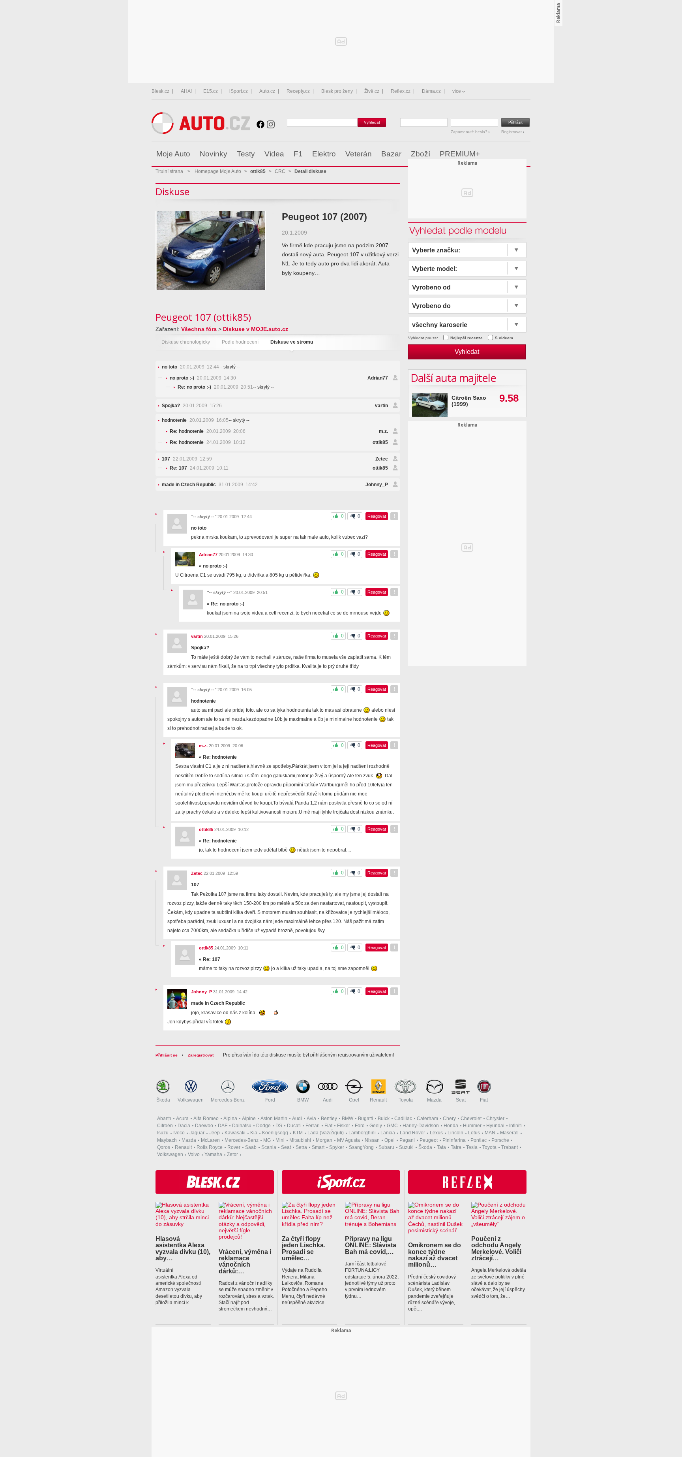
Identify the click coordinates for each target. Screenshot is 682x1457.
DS (278, 1125)
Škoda (163, 1100)
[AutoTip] (523, 154)
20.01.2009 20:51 (215, 387)
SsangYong (361, 1147)
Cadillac (403, 1118)
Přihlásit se (167, 1055)
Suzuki (406, 1147)
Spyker (336, 1147)
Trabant (509, 1147)
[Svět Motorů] (507, 154)
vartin (381, 405)
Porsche (500, 1140)
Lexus (436, 1133)
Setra (301, 1147)
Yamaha (213, 1154)
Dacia (184, 1125)
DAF (222, 1125)
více (456, 91)
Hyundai (495, 1125)
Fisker (343, 1125)
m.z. (383, 431)
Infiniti (515, 1125)
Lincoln (455, 1133)
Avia (311, 1118)
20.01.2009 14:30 (203, 378)
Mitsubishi (300, 1140)
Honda (451, 1125)
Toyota (406, 1100)
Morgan (324, 1140)
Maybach (167, 1140)
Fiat (484, 1100)
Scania (268, 1147)
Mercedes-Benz (228, 1100)
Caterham (427, 1118)
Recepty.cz (298, 91)
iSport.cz (238, 91)
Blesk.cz (160, 91)
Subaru (386, 1147)
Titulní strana (169, 171)
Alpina (230, 1118)
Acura (182, 1118)
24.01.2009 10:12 (207, 442)
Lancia (387, 1133)
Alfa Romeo (206, 1118)
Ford (270, 1100)
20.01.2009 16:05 (195, 420)
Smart (318, 1147)
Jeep (214, 1133)
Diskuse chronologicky (185, 342)
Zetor (232, 1154)
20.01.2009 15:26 (192, 405)
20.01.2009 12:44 (190, 367)
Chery (449, 1118)
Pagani (407, 1140)
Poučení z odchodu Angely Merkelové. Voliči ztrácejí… (496, 1248)
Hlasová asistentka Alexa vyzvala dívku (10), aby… (183, 1248)
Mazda (434, 1100)
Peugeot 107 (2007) (324, 216)
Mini (280, 1140)
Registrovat (512, 132)
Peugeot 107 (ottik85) (203, 316)
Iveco (179, 1133)
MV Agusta (348, 1140)
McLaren (210, 1140)
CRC (280, 171)
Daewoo (204, 1125)
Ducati (294, 1125)
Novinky (213, 154)
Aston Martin (273, 1118)
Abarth (164, 1118)
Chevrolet (471, 1118)
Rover (233, 1147)
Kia (253, 1133)
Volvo (194, 1154)
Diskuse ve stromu (291, 342)
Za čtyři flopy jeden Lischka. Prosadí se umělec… (303, 1248)
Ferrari (312, 1125)
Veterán (358, 154)
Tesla (472, 1147)
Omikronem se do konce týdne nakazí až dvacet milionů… (434, 1254)
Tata (441, 1147)
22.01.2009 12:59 (187, 459)
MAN (490, 1133)
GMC (392, 1125)
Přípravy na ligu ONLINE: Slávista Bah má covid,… (370, 1245)
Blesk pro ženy (337, 91)
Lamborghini (362, 1133)
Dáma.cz (431, 91)
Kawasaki (235, 1133)
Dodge (263, 1125)
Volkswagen (191, 1100)
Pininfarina (454, 1140)
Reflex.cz (400, 91)
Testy (246, 154)
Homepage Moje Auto (218, 171)
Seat (461, 1100)
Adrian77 (377, 378)
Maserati (509, 1133)
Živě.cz (371, 91)
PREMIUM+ (460, 154)
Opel (354, 1100)
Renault (378, 1100)
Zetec (381, 459)
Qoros (163, 1147)
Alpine (249, 1118)
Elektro (324, 154)
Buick (384, 1118)
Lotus (474, 1133)
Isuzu (163, 1133)
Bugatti (365, 1118)
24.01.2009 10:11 (199, 468)
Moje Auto (173, 154)
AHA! (186, 91)
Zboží (420, 154)
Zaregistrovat (201, 1055)
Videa (274, 154)
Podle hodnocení (240, 342)
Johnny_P (376, 484)
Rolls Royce (210, 1147)
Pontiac (478, 1140)
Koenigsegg (275, 1133)
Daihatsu (241, 1125)
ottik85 (380, 442)
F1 (298, 154)
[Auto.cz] (201, 132)
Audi (328, 1100)
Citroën (165, 1125)
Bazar (391, 154)
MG (267, 1140)
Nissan (372, 1140)
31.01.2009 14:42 (210, 484)
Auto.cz (267, 91)
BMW (303, 1100)
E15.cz (210, 91)
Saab (251, 1147)
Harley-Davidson (421, 1125)
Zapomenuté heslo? (470, 132)
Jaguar (196, 1133)
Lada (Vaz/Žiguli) (325, 1133)
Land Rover (412, 1133)
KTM (298, 1133)
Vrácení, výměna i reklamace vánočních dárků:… (245, 1261)
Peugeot (429, 1140)
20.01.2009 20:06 (207, 431)
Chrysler (495, 1118)
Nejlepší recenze (466, 338)
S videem (504, 338)
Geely (375, 1125)
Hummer (472, 1125)
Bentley (329, 1118)
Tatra (456, 1147)
